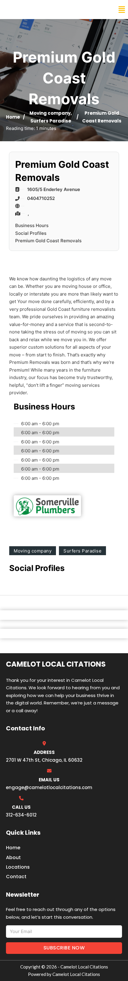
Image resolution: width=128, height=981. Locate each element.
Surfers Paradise (50, 121)
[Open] (121, 9)
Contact (16, 876)
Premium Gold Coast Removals (48, 240)
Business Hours (32, 225)
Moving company (50, 113)
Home (13, 117)
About (13, 857)
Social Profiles (30, 233)
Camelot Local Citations (45, 9)
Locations (18, 867)
